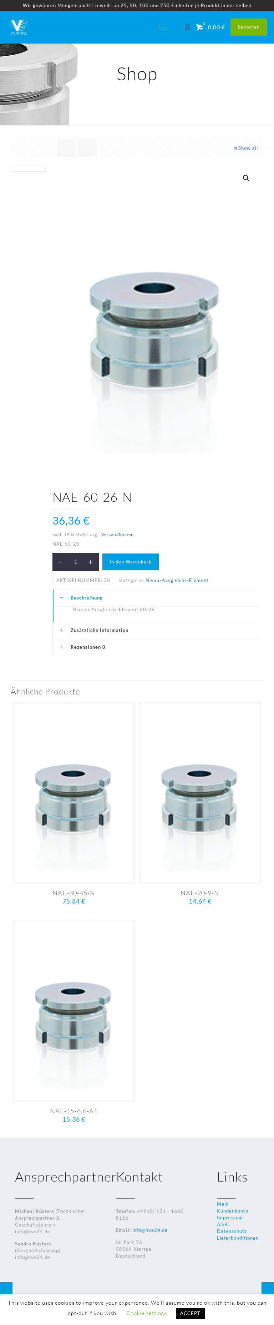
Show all (248, 148)
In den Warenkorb (131, 562)
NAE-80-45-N (73, 893)
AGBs (223, 1224)
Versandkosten (117, 534)
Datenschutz (232, 1231)
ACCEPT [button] (190, 1313)
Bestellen (249, 27)
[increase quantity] (91, 562)
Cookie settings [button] (146, 1313)
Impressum (230, 1217)
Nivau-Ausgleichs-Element (177, 580)
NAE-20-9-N (200, 893)
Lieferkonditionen (238, 1238)
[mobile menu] (163, 27)
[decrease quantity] (60, 562)
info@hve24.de (149, 1230)
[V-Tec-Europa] (18, 27)
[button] (246, 178)
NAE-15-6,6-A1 (74, 1111)
